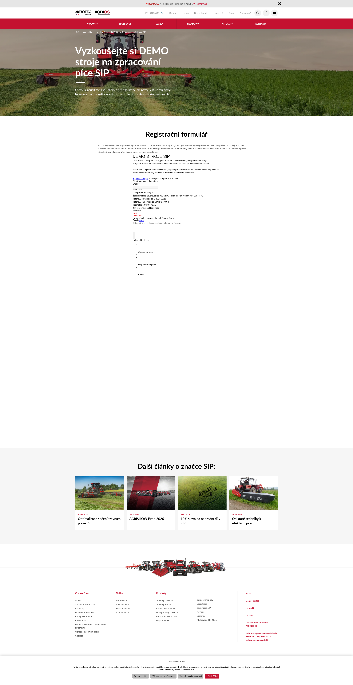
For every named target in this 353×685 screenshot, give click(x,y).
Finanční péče (122, 604)
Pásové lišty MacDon (166, 616)
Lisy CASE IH (162, 620)
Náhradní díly (122, 612)
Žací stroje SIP (204, 607)
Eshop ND (251, 607)
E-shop (185, 12)
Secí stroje (202, 603)
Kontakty (260, 23)
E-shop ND (217, 12)
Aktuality (227, 23)
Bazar (231, 12)
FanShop (250, 615)
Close (279, 4)
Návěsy (200, 611)
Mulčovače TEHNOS (207, 619)
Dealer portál (252, 600)
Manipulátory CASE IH (167, 612)
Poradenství (121, 600)
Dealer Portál (200, 12)
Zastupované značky (85, 604)
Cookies (79, 635)
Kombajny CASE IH (165, 608)
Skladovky (193, 23)
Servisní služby (123, 608)
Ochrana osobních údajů (87, 631)
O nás (78, 600)
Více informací (200, 3)
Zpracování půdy (205, 599)
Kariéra (172, 12)
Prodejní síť (80, 620)
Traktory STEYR (163, 604)
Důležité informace (84, 612)
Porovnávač (245, 12)
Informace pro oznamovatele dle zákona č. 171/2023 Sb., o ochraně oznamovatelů (261, 636)
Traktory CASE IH (164, 600)
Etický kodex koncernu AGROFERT (257, 624)
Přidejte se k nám (83, 616)
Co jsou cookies (140, 676)
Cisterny (201, 615)
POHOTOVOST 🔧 (154, 12)
